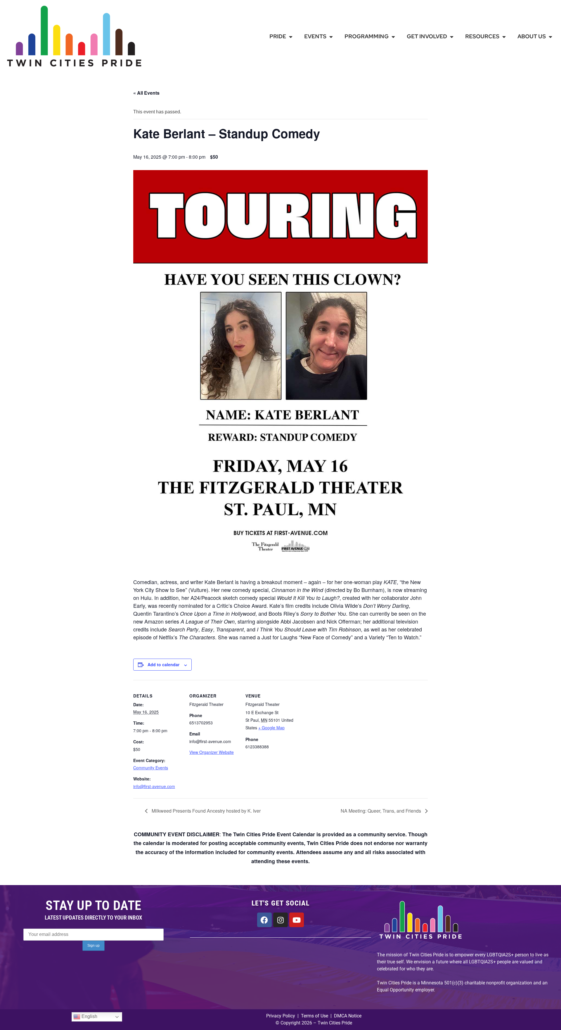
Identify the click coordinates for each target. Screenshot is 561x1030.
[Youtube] (296, 920)
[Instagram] (280, 920)
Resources (482, 36)
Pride (277, 36)
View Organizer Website (211, 752)
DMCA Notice (347, 1016)
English (88, 1016)
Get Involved (427, 36)
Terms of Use (314, 1016)
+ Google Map (271, 727)
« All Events (146, 92)
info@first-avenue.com (154, 786)
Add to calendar (163, 664)
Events (315, 36)
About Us (531, 36)
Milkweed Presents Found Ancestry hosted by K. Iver (205, 810)
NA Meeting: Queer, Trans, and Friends (381, 810)
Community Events (150, 768)
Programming (366, 36)
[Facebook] (264, 920)
